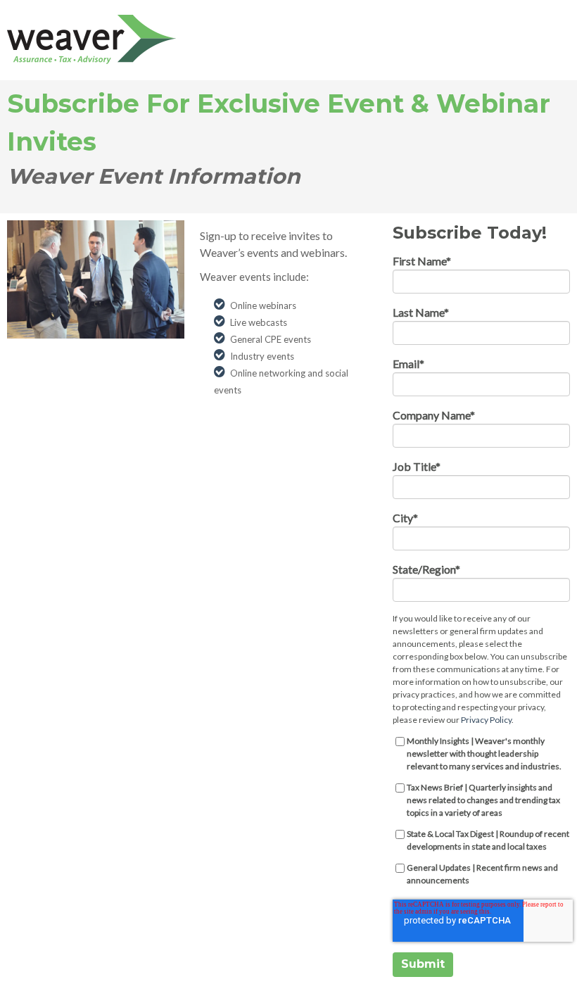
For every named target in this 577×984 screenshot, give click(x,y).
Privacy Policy (486, 719)
